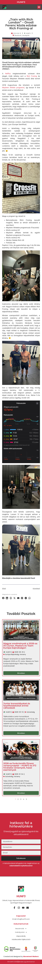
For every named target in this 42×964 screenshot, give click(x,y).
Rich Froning (32, 76)
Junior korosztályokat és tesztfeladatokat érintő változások (16, 705)
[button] (39, 7)
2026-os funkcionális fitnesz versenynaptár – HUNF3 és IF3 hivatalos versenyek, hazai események (19, 766)
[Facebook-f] (14, 907)
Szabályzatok (20, 932)
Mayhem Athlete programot (13, 88)
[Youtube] (23, 907)
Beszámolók (19, 929)
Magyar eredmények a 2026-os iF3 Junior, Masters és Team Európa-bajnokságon (20, 645)
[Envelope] (27, 907)
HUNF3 (21, 2)
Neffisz (8, 74)
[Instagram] (19, 907)
